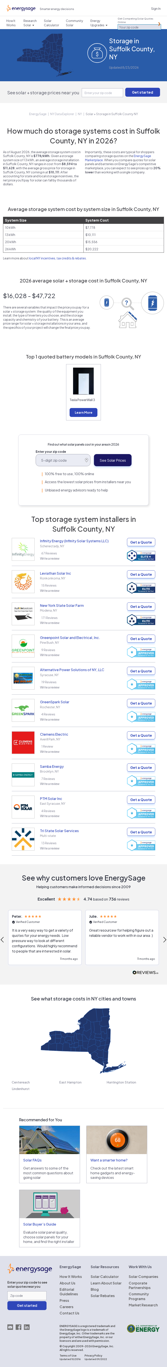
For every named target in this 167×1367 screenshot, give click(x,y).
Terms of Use (68, 1355)
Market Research (143, 1305)
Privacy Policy (93, 1355)
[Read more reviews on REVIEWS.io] (145, 973)
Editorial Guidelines (69, 1291)
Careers (66, 1306)
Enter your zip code (51, 451)
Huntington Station (121, 1082)
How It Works (71, 1276)
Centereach (21, 1082)
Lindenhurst (21, 1089)
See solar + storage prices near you (43, 92)
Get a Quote (141, 542)
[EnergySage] (29, 1272)
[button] (45, 937)
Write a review (50, 558)
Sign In (156, 8)
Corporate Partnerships (140, 1285)
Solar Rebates (103, 1295)
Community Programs (139, 1296)
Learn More (83, 412)
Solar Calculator (105, 1276)
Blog (95, 1289)
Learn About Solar (106, 1283)
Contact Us (69, 1313)
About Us (67, 1283)
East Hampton (70, 1082)
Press (64, 1300)
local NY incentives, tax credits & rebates (57, 258)
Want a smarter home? (108, 1160)
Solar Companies (143, 1276)
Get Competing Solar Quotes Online (135, 20)
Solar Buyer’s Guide (39, 1224)
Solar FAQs (32, 1160)
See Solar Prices (113, 460)
